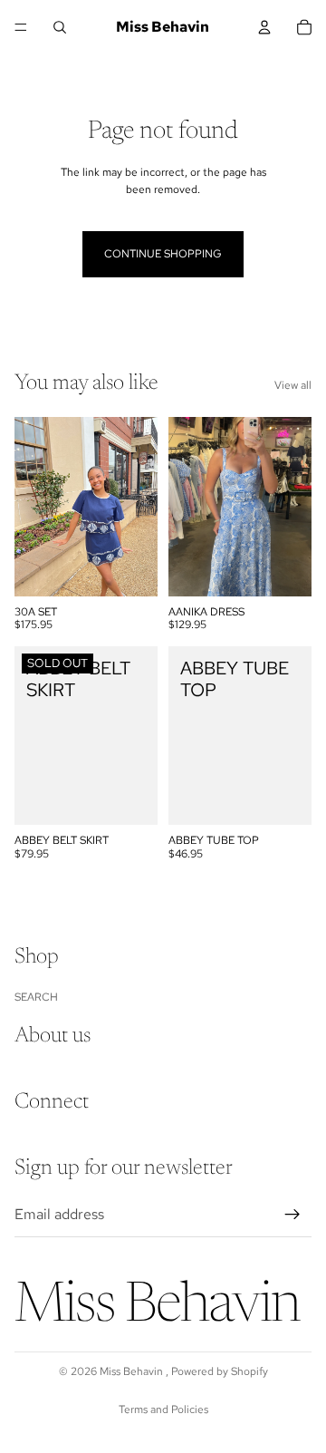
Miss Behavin (133, 1371)
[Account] (264, 27)
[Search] (60, 27)
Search (36, 996)
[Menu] (21, 27)
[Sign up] (292, 1214)
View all (293, 385)
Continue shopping (163, 254)
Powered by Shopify (219, 1371)
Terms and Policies (163, 1409)
